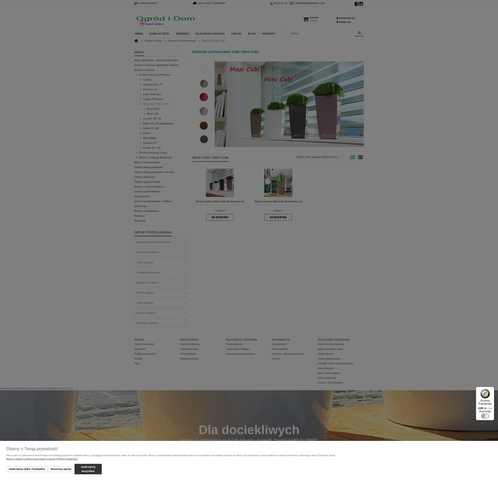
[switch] (485, 416)
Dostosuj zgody (61, 469)
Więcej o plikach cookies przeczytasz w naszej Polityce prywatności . (42, 459)
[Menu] (491, 389)
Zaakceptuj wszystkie (88, 469)
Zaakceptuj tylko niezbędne (27, 469)
